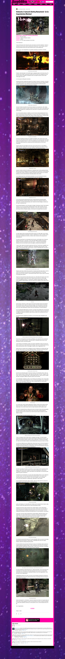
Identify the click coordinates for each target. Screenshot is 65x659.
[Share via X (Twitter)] (18, 613)
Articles (20, 610)
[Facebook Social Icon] (41, 1)
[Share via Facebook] (16, 613)
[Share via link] (20, 613)
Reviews (17, 610)
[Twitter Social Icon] (43, 1)
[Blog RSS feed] (38, 2)
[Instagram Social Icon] (44, 1)
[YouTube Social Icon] (40, 1)
